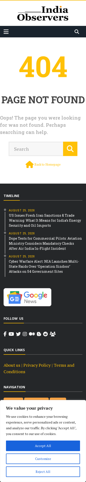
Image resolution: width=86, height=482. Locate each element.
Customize (43, 458)
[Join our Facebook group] (53, 334)
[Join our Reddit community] (45, 334)
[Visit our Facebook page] (5, 334)
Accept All (43, 445)
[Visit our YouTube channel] (11, 334)
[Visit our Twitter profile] (18, 334)
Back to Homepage (47, 164)
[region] (43, 441)
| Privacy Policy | (37, 365)
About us (12, 365)
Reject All (43, 471)
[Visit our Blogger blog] (39, 334)
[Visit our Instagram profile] (25, 334)
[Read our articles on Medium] (32, 334)
